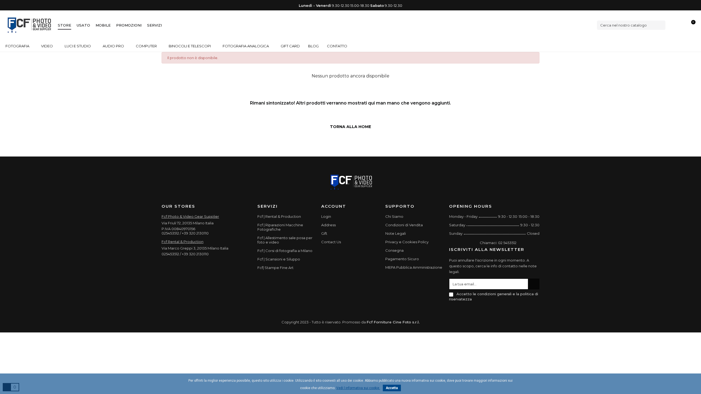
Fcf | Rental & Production (279, 216)
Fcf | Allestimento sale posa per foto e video (284, 240)
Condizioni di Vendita (404, 225)
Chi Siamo (394, 216)
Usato (83, 25)
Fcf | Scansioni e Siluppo (278, 259)
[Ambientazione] (673, 25)
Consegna (394, 250)
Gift (324, 233)
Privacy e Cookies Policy (407, 242)
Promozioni (129, 25)
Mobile (103, 25)
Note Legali (395, 233)
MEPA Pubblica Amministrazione (413, 267)
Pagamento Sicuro (402, 259)
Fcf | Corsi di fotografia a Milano (284, 250)
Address (328, 225)
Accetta (392, 388)
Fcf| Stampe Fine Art (275, 267)
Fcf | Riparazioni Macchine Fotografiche (280, 227)
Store (64, 25)
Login (326, 216)
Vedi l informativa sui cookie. (358, 388)
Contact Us (331, 242)
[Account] (682, 25)
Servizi (154, 25)
